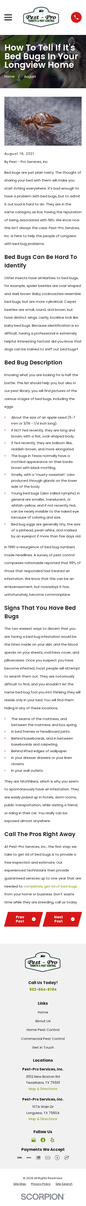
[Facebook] (43, 1140)
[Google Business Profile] (33, 1140)
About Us (43, 1021)
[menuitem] (19, 1183)
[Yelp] (52, 1140)
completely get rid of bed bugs (50, 886)
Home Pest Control (43, 1029)
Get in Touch (43, 1047)
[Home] (41, 17)
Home (43, 1012)
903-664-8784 (43, 989)
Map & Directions (43, 1088)
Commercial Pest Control (43, 1038)
